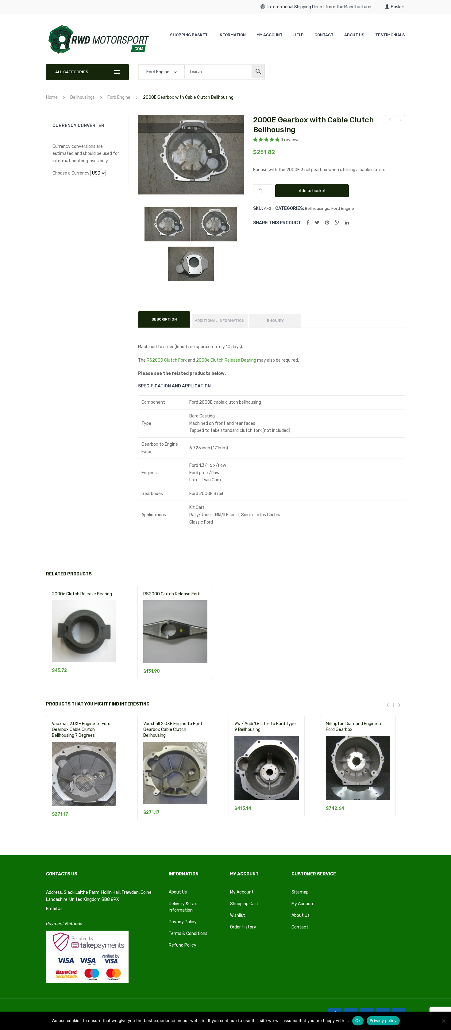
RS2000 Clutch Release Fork (171, 594)
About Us (178, 892)
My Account (242, 892)
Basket (398, 7)
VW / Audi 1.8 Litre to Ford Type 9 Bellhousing (265, 726)
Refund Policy (182, 945)
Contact (299, 927)
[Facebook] (307, 222)
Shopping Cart (244, 903)
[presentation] (390, 705)
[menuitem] (189, 34)
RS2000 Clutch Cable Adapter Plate (389, 120)
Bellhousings (82, 97)
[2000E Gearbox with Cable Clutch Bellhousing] (168, 224)
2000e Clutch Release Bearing (226, 360)
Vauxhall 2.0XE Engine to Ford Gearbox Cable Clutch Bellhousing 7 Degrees (81, 729)
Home (52, 97)
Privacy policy (383, 1020)
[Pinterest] (327, 222)
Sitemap (300, 892)
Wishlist (237, 915)
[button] (266, 139)
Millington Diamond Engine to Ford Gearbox (354, 726)
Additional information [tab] (220, 320)
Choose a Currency (71, 173)
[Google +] (337, 222)
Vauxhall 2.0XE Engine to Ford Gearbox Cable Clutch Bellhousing (400, 120)
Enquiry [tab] (275, 320)
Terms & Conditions (188, 933)
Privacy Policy (183, 921)
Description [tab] (164, 319)
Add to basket (312, 190)
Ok (358, 1020)
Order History (243, 927)
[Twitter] (317, 222)
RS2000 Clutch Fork (167, 360)
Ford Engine (118, 97)
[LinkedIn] (347, 222)
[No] (443, 1021)
